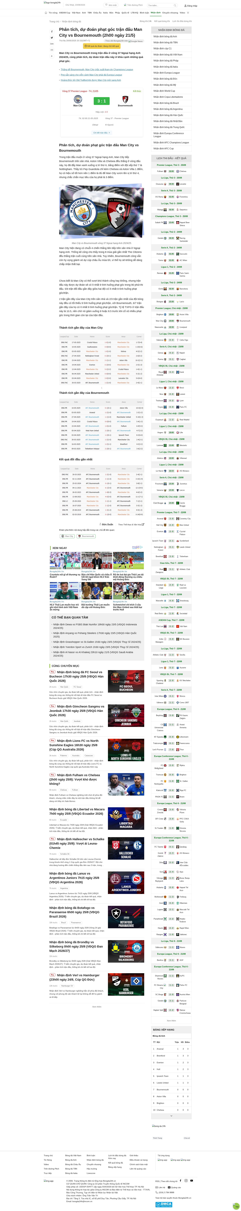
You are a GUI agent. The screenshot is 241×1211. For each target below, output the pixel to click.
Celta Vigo (184, 340)
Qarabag (183, 847)
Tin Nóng (48, 1160)
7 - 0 (171, 750)
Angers (160, 432)
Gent (161, 903)
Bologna (160, 302)
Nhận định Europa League (167, 73)
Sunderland (184, 541)
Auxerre (183, 668)
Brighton (159, 314)
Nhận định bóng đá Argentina (168, 109)
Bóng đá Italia (71, 1173)
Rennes (160, 273)
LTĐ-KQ (134, 13)
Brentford (159, 556)
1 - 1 (171, 703)
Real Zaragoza (159, 570)
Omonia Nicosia (183, 829)
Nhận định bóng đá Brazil (166, 103)
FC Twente (159, 847)
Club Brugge (158, 503)
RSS (157, 1181)
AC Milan (183, 260)
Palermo (63, 756)
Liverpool (183, 327)
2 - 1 (171, 541)
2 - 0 (171, 525)
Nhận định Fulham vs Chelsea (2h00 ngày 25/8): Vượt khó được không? (74, 779)
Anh (84, 13)
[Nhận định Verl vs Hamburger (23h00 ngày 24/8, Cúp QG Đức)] (126, 984)
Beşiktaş (159, 715)
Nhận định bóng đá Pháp (166, 60)
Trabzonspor (158, 743)
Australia (75, 756)
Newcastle (159, 327)
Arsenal (160, 519)
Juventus (183, 484)
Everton (160, 531)
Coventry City (185, 519)
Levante (183, 184)
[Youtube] (191, 1180)
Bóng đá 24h (146, 21)
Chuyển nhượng (170, 13)
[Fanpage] (180, 1180)
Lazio (182, 302)
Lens (161, 668)
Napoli (182, 353)
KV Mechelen (185, 680)
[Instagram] (186, 1180)
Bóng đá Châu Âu (73, 1164)
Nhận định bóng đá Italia (166, 67)
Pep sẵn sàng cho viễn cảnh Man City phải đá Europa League (91, 75)
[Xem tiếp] (171, 1116)
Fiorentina (184, 197)
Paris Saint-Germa (184, 274)
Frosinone (159, 484)
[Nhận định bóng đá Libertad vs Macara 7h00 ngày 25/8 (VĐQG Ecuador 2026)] (126, 818)
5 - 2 (171, 668)
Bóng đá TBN (71, 1169)
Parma (160, 359)
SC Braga (159, 994)
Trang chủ (48, 1155)
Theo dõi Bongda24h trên (116, 41)
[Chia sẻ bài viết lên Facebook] (51, 31)
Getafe (160, 238)
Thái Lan (159, 626)
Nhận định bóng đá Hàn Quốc (168, 115)
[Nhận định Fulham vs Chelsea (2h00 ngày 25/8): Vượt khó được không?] (126, 784)
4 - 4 (171, 372)
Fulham (75, 790)
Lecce (182, 490)
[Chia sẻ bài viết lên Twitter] (51, 37)
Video (182, 13)
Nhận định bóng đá (95, 1160)
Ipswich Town (157, 541)
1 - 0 (171, 613)
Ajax (181, 872)
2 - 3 (171, 853)
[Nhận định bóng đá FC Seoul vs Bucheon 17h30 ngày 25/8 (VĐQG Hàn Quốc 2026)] (126, 681)
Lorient (182, 394)
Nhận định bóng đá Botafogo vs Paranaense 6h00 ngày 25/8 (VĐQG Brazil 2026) (74, 912)
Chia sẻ (187, 1138)
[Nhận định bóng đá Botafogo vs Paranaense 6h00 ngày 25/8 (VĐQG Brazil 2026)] (126, 917)
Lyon (182, 401)
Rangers (159, 934)
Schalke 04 (64, 854)
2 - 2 (171, 388)
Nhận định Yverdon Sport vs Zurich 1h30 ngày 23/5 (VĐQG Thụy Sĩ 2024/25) (96, 647)
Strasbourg (184, 601)
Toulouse (159, 401)
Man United (184, 525)
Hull (158, 1069)
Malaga (160, 210)
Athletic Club (185, 569)
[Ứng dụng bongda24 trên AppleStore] (185, 1160)
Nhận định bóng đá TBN (166, 42)
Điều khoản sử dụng (139, 1160)
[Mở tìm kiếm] (175, 5)
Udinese (160, 703)
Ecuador (63, 820)
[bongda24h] (46, 12)
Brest (182, 388)
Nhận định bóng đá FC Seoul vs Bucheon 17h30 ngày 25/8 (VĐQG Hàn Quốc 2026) (76, 676)
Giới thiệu (134, 1155)
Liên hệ (162, 1187)
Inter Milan (159, 696)
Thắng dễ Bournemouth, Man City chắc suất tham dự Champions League (97, 69)
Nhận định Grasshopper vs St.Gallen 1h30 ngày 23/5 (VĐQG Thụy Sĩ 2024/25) (97, 642)
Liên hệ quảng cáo (138, 1169)
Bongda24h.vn (184, 1198)
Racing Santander (184, 239)
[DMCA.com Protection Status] (163, 1207)
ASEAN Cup (64, 13)
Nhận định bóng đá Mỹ (165, 85)
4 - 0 (171, 601)
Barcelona (184, 289)
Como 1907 (184, 703)
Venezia (160, 490)
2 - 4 (171, 872)
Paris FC (183, 407)
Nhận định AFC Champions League (171, 142)
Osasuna (159, 184)
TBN (90, 13)
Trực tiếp (48, 1173)
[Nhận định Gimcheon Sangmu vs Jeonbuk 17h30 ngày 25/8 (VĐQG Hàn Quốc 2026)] (126, 715)
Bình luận (144, 13)
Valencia (159, 340)
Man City (69, 536)
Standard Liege (159, 586)
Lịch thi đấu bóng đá (182, 21)
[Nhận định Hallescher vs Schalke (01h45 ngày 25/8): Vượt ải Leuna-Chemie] (126, 848)
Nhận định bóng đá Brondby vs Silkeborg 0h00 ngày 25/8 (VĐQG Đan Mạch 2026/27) (76, 946)
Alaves (182, 947)
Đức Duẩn (107, 524)
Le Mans (159, 388)
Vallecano (159, 947)
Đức (111, 13)
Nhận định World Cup (164, 91)
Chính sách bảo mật (139, 1164)
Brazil (63, 923)
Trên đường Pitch (135, 5)
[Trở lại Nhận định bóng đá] (51, 56)
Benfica (160, 960)
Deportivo (183, 210)
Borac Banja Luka (185, 879)
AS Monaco (184, 471)
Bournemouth (88, 536)
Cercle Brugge (182, 504)
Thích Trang (157, 1138)
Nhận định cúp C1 (163, 48)
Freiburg (183, 897)
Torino (160, 260)
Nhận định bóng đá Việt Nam (168, 54)
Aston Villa (184, 314)
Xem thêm (96, 1007)
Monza (182, 696)
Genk (182, 372)
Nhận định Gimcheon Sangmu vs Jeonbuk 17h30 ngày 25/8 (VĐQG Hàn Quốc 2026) (76, 711)
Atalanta (159, 254)
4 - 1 (171, 696)
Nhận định (156, 12)
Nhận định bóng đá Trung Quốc (169, 127)
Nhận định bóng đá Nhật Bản (168, 121)
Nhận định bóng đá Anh (165, 36)
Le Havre (159, 471)
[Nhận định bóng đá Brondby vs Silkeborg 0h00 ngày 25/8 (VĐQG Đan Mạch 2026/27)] (126, 951)
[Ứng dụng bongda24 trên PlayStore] (175, 1160)
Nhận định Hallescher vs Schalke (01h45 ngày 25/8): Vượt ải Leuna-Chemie (76, 843)
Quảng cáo (176, 1187)
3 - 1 (171, 569)
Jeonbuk (77, 721)
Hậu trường (92, 1169)
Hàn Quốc (64, 687)
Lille (181, 432)
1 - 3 (171, 655)
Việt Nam (76, 13)
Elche (161, 289)
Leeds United (185, 547)
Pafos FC (183, 985)
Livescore (91, 1173)
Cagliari (183, 359)
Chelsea (63, 790)
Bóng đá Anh (71, 1160)
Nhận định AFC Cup (164, 148)
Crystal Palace (182, 532)
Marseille (159, 601)
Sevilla (182, 655)
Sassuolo (183, 254)
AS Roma (159, 197)
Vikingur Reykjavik (159, 879)
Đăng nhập (192, 6)
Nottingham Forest (158, 548)
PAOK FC (159, 797)
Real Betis (159, 613)
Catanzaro (89, 756)
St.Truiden (159, 828)
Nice (161, 394)
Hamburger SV (67, 986)
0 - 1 (171, 359)
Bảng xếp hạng (163, 1029)
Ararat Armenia (183, 726)
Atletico (160, 458)
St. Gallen (184, 781)
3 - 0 (171, 519)
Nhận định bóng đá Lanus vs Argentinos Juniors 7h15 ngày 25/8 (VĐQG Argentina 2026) (74, 878)
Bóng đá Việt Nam (73, 1155)
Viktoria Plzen (183, 811)
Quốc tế (125, 13)
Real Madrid (184, 420)
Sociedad (183, 613)
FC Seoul (77, 687)
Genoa (160, 353)
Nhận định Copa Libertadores (168, 97)
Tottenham (184, 556)
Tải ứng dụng (164, 1155)
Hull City (159, 525)
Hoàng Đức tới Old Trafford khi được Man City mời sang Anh (91, 80)
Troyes (160, 407)
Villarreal (183, 458)
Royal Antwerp (160, 373)
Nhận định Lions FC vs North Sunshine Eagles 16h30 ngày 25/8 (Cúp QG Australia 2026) (73, 745)
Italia (105, 13)
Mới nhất (112, 5)
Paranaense (76, 923)
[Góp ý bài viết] (51, 49)
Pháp (117, 13)
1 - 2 (171, 420)
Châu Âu (97, 13)
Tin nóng (53, 13)
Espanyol (159, 420)
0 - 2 (171, 353)
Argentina (64, 888)
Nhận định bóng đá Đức (165, 79)
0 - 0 (171, 340)
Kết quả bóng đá (162, 21)
